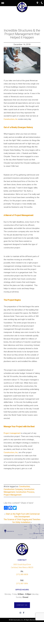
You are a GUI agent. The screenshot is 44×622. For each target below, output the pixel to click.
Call (42, 3)
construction (24, 486)
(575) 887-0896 (22, 583)
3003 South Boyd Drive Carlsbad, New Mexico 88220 (22, 566)
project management (12, 495)
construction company (13, 489)
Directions (38, 3)
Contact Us (22, 605)
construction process (25, 492)
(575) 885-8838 (22, 574)
